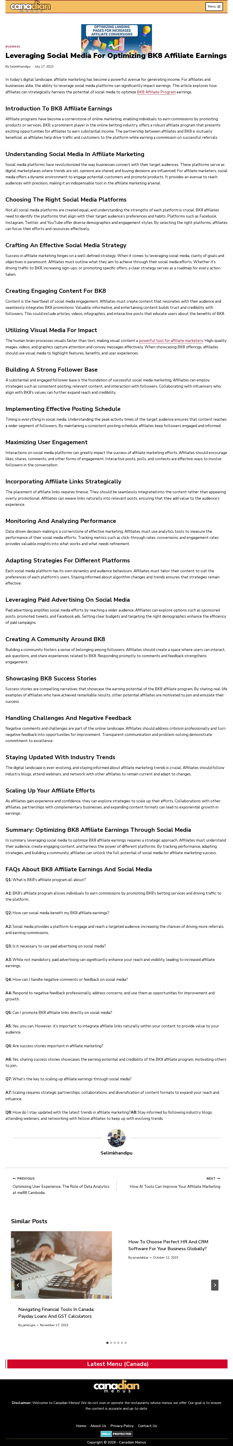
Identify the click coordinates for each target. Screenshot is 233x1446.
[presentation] (61, 1265)
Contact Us (147, 1425)
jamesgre (29, 1325)
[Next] (214, 1285)
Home (81, 1425)
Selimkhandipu (20, 66)
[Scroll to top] (224, 1428)
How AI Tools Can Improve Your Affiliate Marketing (175, 1182)
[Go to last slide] (18, 1285)
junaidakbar (141, 1257)
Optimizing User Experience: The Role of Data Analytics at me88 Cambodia (61, 1185)
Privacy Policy (122, 1425)
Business (12, 46)
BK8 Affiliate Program (156, 92)
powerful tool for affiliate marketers (171, 340)
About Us (98, 1425)
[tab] (107, 1343)
